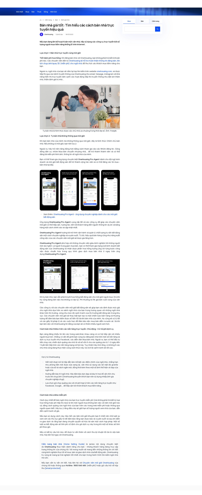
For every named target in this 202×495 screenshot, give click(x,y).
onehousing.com (104, 71)
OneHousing (48, 34)
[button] (157, 29)
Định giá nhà (65, 20)
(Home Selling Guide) (63, 444)
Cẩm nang (48, 20)
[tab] (129, 21)
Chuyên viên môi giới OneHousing (99, 462)
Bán (56, 20)
